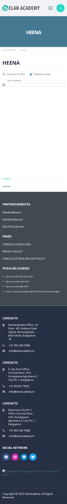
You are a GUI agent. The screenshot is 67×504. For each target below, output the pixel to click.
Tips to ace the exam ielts (17, 281)
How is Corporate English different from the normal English (33, 291)
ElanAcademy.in (11, 212)
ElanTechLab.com (13, 226)
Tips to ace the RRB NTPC (17, 286)
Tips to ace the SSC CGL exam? (20, 276)
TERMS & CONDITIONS (16, 244)
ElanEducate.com (12, 219)
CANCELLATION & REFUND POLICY (23, 258)
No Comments (14, 80)
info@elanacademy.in (21, 351)
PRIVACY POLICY (12, 251)
